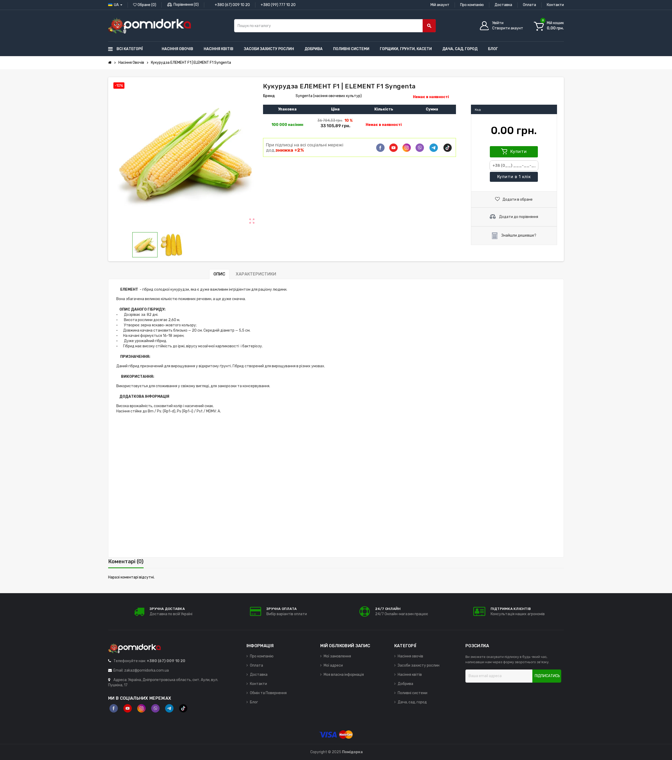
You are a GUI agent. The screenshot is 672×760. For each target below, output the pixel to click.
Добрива (405, 684)
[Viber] (420, 148)
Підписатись (547, 676)
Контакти (555, 5)
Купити (518, 151)
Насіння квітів (410, 674)
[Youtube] (393, 148)
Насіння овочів (410, 656)
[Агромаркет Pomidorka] (149, 25)
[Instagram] (141, 708)
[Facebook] (380, 148)
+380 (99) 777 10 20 (278, 5)
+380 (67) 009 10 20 (232, 5)
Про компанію (472, 5)
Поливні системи (412, 693)
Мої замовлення (337, 656)
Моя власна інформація (344, 674)
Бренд (269, 96)
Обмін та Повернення (268, 693)
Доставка (503, 5)
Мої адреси (333, 665)
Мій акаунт (439, 5)
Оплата (529, 5)
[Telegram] (433, 148)
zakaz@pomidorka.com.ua (146, 670)
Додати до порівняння (518, 217)
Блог (254, 702)
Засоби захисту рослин (418, 665)
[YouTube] (127, 708)
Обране (146, 5)
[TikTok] (447, 148)
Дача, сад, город (412, 702)
